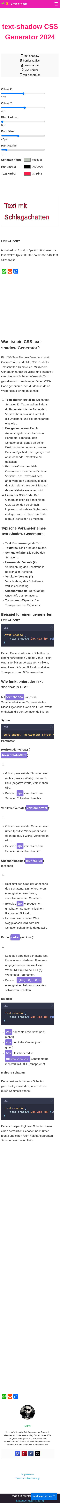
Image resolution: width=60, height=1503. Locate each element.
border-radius (31, 60)
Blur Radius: (9, 117)
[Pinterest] (24, 1453)
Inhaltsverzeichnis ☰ (44, 1496)
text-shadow (31, 55)
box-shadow (31, 65)
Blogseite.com (19, 3)
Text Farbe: (8, 173)
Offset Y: (7, 103)
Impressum (27, 1474)
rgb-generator (31, 74)
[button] (51, 627)
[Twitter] (37, 1453)
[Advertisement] (30, 307)
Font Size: (8, 131)
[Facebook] (30, 1453)
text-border (31, 70)
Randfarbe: (8, 166)
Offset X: (7, 89)
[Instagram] (17, 1453)
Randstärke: (9, 145)
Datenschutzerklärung (27, 1478)
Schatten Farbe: (11, 159)
